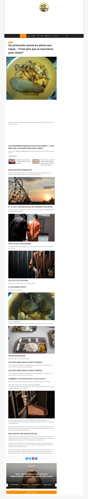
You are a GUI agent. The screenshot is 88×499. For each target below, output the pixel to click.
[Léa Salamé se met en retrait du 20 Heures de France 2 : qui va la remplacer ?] (11, 161)
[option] (31, 476)
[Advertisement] (44, 24)
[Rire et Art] (44, 7)
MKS (42, 35)
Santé (28, 35)
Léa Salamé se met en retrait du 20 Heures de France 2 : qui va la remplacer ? (23, 161)
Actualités (23, 35)
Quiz (38, 35)
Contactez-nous (47, 35)
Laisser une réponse (31, 492)
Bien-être (33, 35)
